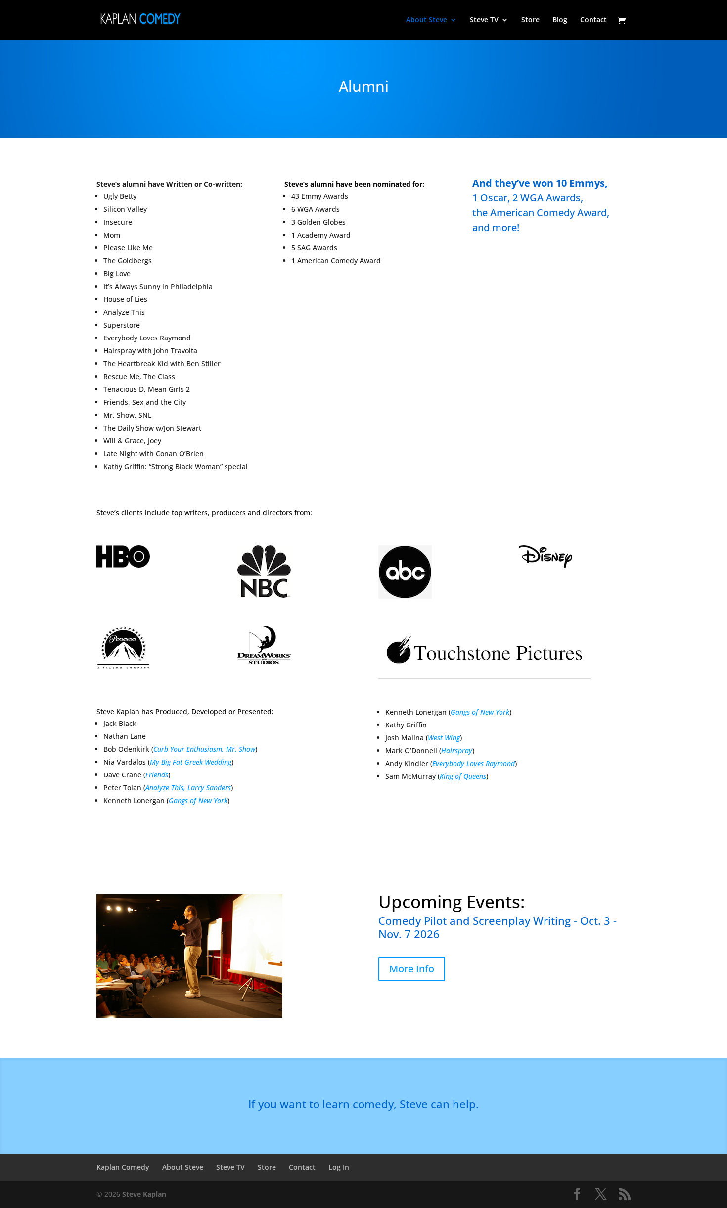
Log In (338, 1167)
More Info (411, 968)
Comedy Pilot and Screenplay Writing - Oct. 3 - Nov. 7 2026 (497, 927)
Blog (559, 20)
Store (530, 20)
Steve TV (484, 20)
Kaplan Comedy (122, 1167)
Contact (593, 20)
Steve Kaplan (144, 1194)
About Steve (426, 20)
